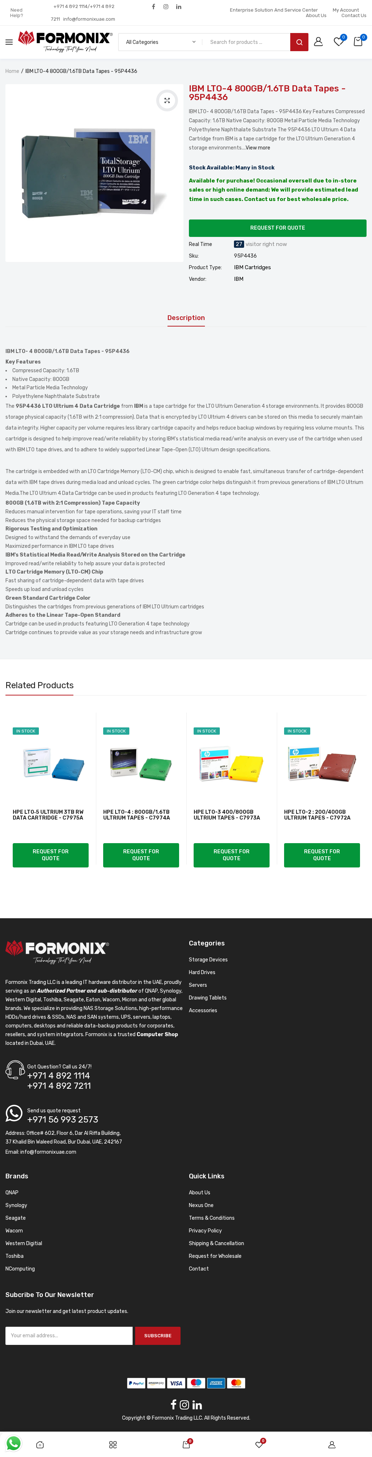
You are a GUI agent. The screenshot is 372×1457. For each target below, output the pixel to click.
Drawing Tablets (208, 998)
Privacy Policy (205, 1231)
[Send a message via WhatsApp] (14, 1443)
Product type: (205, 267)
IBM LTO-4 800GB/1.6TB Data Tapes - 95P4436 (267, 92)
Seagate (15, 1218)
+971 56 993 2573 (62, 1120)
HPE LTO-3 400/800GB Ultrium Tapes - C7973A (227, 815)
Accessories (203, 1010)
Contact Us (354, 15)
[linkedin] (178, 6)
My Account (346, 10)
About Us (316, 15)
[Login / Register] (320, 42)
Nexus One (201, 1205)
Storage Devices (208, 960)
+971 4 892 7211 (59, 1086)
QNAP (12, 1193)
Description (186, 318)
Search (299, 42)
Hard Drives (202, 972)
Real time (200, 244)
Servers (198, 985)
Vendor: (197, 279)
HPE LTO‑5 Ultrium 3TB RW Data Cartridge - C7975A (48, 815)
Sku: (194, 256)
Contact (199, 1269)
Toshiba (14, 1256)
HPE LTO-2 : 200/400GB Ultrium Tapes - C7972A (317, 815)
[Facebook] (153, 6)
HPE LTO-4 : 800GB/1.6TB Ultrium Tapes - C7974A (136, 815)
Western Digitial (23, 1243)
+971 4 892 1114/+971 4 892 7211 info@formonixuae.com (83, 13)
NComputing (20, 1269)
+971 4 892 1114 (58, 1076)
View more (258, 148)
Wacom (14, 1231)
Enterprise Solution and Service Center (274, 10)
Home (12, 71)
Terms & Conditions (212, 1218)
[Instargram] (166, 6)
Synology (16, 1205)
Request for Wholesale (215, 1256)
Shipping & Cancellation (216, 1243)
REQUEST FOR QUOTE (277, 228)
